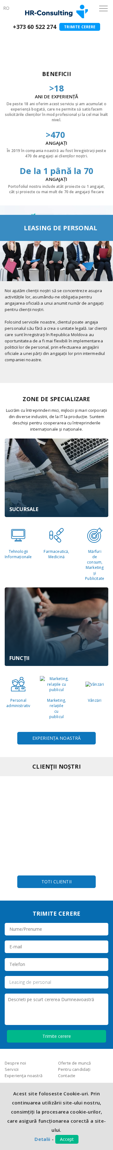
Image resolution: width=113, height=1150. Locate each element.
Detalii (42, 1139)
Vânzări (94, 700)
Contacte (66, 1075)
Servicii (32, 40)
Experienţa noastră (23, 1075)
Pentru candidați (74, 1069)
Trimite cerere (79, 27)
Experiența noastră (56, 738)
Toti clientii (56, 882)
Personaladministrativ (18, 703)
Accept (67, 1139)
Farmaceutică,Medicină (56, 554)
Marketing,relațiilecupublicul (56, 708)
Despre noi (15, 1063)
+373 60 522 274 (34, 27)
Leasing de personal (30, 982)
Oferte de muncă (74, 1063)
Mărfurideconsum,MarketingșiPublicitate (94, 565)
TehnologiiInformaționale (18, 554)
